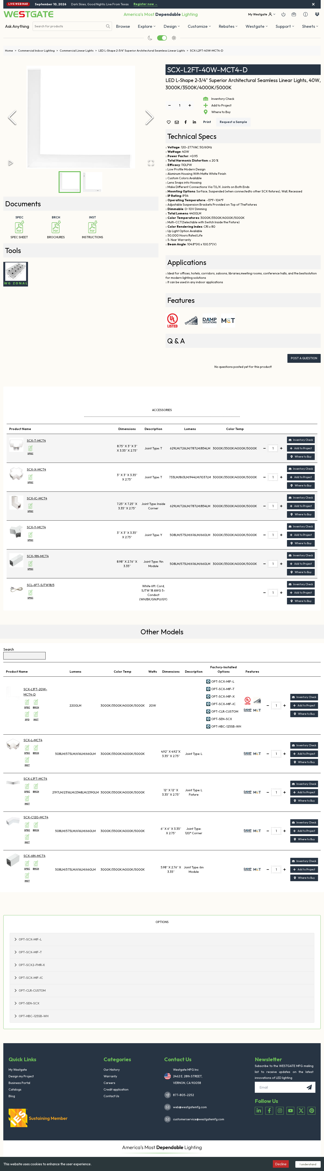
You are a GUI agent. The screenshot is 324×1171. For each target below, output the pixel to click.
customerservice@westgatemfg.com (197, 1119)
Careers (109, 1083)
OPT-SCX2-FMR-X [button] (32, 965)
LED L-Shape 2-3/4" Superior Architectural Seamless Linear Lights (143, 50)
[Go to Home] (28, 14)
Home (10, 50)
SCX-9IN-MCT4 (38, 556)
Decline (281, 1164)
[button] (228, 26)
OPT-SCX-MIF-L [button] (30, 939)
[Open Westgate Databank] (317, 14)
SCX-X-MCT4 (36, 469)
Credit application (116, 1089)
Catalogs (15, 1089)
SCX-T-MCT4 (36, 441)
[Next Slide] (149, 117)
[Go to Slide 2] (92, 182)
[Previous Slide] (12, 117)
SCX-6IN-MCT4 (34, 856)
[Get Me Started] (283, 14)
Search (8, 649)
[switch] (162, 38)
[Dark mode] (150, 37)
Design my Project (21, 1076)
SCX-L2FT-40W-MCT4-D (206, 50)
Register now (146, 4)
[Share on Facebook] (186, 122)
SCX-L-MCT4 (33, 740)
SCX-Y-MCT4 (36, 527)
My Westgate (18, 1070)
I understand (308, 1164)
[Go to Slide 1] (70, 182)
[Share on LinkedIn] (195, 122)
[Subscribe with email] (309, 1087)
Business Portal (19, 1083)
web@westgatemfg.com (190, 1107)
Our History (112, 1070)
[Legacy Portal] (293, 14)
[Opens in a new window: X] (301, 1111)
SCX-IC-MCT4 (37, 498)
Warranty (110, 1076)
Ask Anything (17, 26)
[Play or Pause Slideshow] (10, 162)
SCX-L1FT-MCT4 (35, 779)
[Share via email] (177, 123)
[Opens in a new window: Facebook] (269, 1111)
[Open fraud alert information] (305, 14)
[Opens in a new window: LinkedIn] (259, 1111)
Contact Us (111, 1096)
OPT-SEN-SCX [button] (29, 1003)
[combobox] (68, 26)
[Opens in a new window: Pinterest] (311, 1111)
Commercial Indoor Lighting (38, 50)
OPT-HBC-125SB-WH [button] (33, 1016)
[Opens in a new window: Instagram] (280, 1111)
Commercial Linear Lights (78, 50)
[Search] (108, 26)
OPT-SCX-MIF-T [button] (30, 952)
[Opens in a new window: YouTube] (290, 1111)
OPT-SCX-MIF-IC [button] (31, 978)
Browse (123, 26)
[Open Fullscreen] (150, 162)
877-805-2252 (183, 1095)
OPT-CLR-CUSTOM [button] (32, 990)
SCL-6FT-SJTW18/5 (40, 585)
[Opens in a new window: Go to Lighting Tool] (15, 274)
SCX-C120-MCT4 (36, 817)
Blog (12, 1096)
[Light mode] (173, 37)
